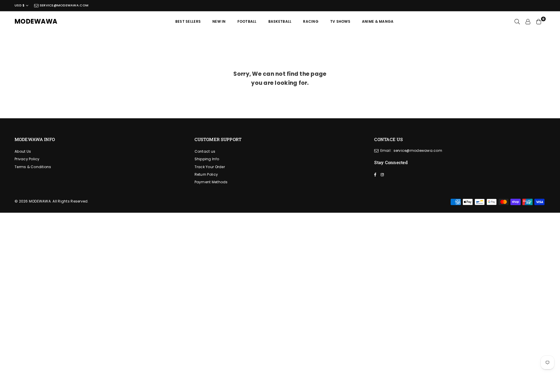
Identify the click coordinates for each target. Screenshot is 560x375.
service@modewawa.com (63, 5)
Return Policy (206, 174)
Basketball (280, 21)
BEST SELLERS (188, 21)
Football (247, 21)
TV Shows (340, 21)
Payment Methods (211, 181)
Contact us (205, 151)
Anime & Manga (377, 21)
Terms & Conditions (33, 166)
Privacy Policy (27, 158)
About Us (23, 151)
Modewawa (36, 21)
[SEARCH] (517, 21)
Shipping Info (207, 158)
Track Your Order (210, 166)
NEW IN (219, 21)
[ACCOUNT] (528, 21)
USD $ (19, 5)
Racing (310, 21)
